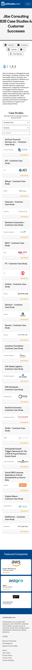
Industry (7, 128)
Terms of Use (7, 658)
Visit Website (17, 54)
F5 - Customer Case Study (16, 263)
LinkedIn (11, 45)
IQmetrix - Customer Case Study (14, 305)
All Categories (7, 643)
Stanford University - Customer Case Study (14, 408)
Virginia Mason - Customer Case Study (14, 497)
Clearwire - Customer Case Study (14, 203)
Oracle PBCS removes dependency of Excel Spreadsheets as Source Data (15, 476)
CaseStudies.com (9, 617)
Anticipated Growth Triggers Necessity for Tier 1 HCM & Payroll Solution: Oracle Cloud (16, 452)
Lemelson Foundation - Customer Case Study (14, 347)
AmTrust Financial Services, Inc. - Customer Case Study (15, 142)
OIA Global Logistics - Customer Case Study (14, 367)
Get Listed (6, 653)
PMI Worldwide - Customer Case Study (14, 388)
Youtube (14, 49)
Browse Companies (9, 641)
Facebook (24, 45)
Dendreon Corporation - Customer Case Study (15, 223)
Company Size (8, 122)
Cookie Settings (8, 660)
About (4, 650)
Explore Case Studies (10, 646)
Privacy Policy (7, 655)
